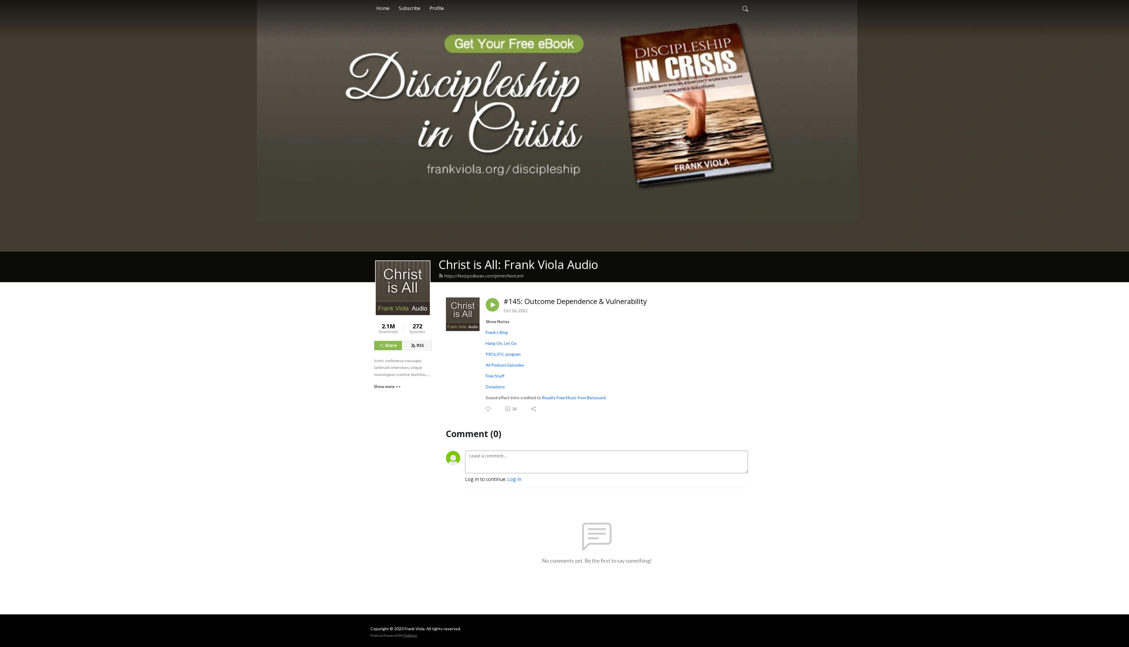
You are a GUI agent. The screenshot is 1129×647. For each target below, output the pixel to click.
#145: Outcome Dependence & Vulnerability (575, 301)
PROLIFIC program (503, 354)
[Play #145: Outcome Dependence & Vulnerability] (492, 305)
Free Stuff (495, 375)
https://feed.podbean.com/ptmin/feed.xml (483, 276)
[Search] (745, 8)
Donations (495, 386)
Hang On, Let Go (501, 343)
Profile (437, 8)
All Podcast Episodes (505, 364)
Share (391, 345)
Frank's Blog (497, 332)
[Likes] (488, 409)
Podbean (410, 635)
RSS (420, 345)
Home (383, 8)
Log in (514, 479)
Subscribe (409, 8)
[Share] (533, 409)
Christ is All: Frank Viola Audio (518, 264)
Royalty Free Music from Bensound (574, 397)
